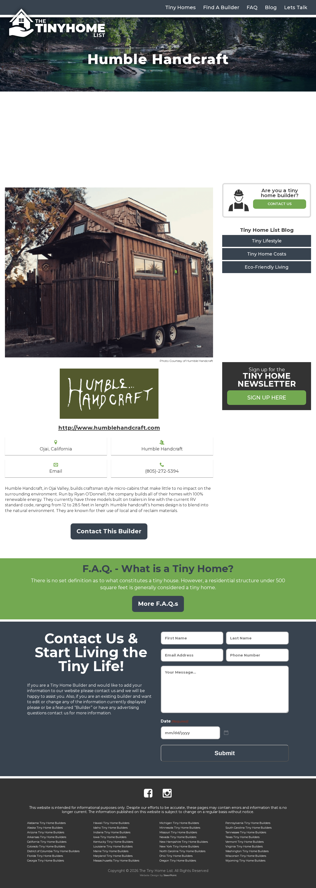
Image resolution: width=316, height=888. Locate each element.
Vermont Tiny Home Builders (244, 841)
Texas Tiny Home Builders (242, 837)
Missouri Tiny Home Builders (178, 832)
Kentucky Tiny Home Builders (113, 841)
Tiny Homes (180, 7)
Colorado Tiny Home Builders (46, 846)
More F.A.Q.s (158, 603)
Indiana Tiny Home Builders (111, 832)
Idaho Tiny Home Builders (110, 827)
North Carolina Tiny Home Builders (182, 851)
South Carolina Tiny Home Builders (248, 827)
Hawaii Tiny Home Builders (111, 823)
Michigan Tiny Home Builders (179, 823)
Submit (225, 753)
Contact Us (280, 204)
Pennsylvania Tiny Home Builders (247, 823)
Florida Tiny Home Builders (45, 856)
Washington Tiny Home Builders (247, 851)
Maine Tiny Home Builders (110, 851)
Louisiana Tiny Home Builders (113, 846)
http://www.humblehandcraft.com (109, 427)
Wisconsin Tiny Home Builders (245, 856)
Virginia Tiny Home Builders (244, 846)
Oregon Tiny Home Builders (177, 860)
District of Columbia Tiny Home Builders (53, 851)
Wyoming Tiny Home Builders (245, 860)
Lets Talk (295, 7)
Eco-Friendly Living (267, 267)
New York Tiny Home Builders (179, 846)
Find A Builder (221, 7)
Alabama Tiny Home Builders (46, 823)
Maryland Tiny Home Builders (113, 856)
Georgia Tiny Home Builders (45, 860)
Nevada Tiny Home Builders (177, 837)
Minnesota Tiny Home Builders (179, 827)
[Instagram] (167, 794)
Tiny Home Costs (266, 254)
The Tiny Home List (57, 23)
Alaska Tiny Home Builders (45, 827)
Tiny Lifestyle (267, 241)
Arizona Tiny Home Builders (45, 832)
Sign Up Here (266, 397)
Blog (271, 7)
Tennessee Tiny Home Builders (245, 832)
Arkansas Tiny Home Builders (46, 837)
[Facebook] (148, 794)
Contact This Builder (109, 531)
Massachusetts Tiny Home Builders (116, 860)
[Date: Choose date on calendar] (226, 733)
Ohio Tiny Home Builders (176, 856)
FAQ (252, 7)
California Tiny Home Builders (46, 841)
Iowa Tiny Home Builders (109, 837)
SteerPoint (170, 875)
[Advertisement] (158, 128)
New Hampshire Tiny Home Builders (183, 841)
